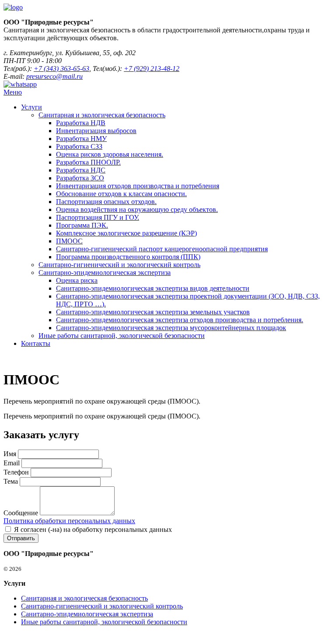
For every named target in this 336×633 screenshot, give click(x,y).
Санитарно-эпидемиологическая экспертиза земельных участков (153, 312)
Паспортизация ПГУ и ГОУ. (97, 217)
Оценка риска (77, 280)
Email (12, 463)
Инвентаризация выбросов (96, 130)
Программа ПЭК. (82, 225)
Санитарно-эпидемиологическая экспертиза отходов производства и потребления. (179, 320)
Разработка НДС (80, 170)
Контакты (35, 343)
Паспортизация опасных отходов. (106, 201)
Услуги (31, 107)
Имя (10, 453)
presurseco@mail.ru (54, 76)
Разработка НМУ (81, 138)
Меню (13, 92)
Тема (11, 481)
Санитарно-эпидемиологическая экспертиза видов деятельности (152, 288)
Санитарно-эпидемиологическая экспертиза (104, 272)
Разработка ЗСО (80, 178)
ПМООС (69, 241)
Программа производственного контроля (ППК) (128, 256)
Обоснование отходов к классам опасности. (121, 193)
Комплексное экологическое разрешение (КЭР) (126, 233)
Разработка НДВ (80, 123)
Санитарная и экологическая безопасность (101, 115)
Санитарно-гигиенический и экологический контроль (119, 264)
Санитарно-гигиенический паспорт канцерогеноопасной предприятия (162, 249)
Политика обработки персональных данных (69, 520)
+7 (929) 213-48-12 (151, 68)
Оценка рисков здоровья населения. (109, 154)
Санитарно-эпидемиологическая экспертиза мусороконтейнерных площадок (171, 327)
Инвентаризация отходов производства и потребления (137, 186)
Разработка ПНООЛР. (88, 162)
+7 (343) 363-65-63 (61, 68)
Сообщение (21, 513)
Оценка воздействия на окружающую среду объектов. (137, 209)
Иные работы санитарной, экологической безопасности (121, 335)
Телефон (16, 472)
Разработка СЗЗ (79, 146)
